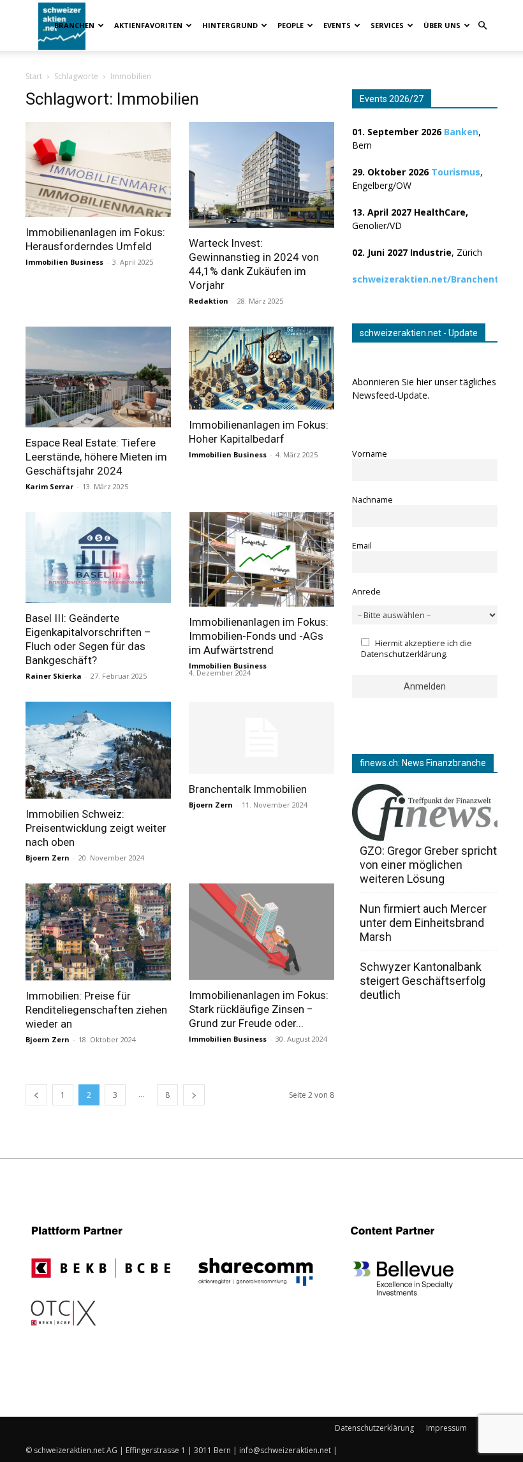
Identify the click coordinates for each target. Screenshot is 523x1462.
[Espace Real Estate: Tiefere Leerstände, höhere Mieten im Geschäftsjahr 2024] (98, 377)
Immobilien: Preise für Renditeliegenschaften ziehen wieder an (96, 1009)
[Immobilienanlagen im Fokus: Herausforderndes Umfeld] (98, 169)
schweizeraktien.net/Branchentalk (432, 279)
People (290, 25)
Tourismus (455, 172)
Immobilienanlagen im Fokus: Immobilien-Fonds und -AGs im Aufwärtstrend (258, 636)
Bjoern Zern (48, 857)
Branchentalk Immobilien (248, 789)
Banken (461, 132)
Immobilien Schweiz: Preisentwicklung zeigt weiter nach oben (96, 828)
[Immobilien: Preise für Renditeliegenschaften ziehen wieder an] (98, 931)
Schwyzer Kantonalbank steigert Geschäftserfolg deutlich (422, 980)
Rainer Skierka (54, 676)
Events (337, 25)
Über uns (442, 25)
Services (387, 25)
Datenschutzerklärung (374, 1427)
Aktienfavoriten (148, 25)
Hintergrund (230, 25)
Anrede (366, 591)
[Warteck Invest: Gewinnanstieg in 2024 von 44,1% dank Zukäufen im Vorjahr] (261, 175)
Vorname (369, 453)
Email (362, 545)
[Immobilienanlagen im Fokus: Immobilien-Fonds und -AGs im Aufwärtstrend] (261, 559)
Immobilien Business (64, 262)
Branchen (74, 25)
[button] (482, 26)
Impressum (446, 1427)
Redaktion (208, 301)
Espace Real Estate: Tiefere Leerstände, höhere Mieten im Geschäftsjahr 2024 (96, 456)
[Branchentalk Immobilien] (261, 738)
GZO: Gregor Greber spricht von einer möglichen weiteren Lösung (428, 864)
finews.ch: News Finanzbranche (423, 763)
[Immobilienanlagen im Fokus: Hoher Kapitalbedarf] (261, 368)
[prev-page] (36, 1094)
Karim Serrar (49, 486)
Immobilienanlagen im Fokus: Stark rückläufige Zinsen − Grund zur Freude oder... (258, 1009)
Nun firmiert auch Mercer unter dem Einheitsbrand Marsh (423, 922)
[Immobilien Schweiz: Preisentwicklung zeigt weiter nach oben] (98, 750)
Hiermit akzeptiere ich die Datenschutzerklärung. (416, 649)
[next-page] (194, 1094)
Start (34, 76)
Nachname (372, 499)
